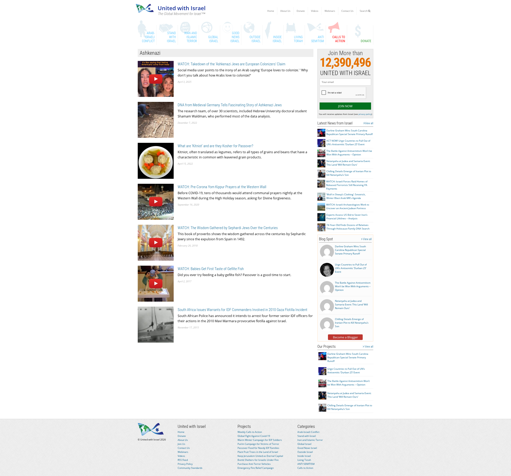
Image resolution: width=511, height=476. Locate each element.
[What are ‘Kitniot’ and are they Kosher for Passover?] (156, 160)
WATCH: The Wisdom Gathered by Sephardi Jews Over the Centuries (228, 228)
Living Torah (304, 460)
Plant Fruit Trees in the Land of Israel (258, 452)
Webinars (330, 11)
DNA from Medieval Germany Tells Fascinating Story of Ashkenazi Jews (230, 105)
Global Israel (304, 444)
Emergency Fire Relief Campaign (256, 468)
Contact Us (347, 11)
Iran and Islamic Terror (310, 440)
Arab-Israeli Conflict (308, 432)
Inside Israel (304, 456)
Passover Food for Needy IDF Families (258, 448)
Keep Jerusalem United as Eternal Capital (260, 456)
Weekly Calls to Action (250, 432)
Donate (301, 11)
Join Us (181, 444)
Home (270, 11)
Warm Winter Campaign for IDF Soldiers (260, 440)
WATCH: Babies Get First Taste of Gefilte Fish (211, 268)
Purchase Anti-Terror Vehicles (254, 464)
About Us (285, 11)
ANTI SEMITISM (306, 464)
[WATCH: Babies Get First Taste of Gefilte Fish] (156, 283)
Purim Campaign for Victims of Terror (258, 444)
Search (364, 11)
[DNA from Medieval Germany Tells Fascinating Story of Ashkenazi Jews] (156, 119)
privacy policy (364, 114)
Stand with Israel (306, 436)
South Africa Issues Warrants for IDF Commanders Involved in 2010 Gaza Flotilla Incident (242, 309)
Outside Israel (305, 452)
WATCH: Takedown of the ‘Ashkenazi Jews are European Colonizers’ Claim (231, 64)
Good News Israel (307, 448)
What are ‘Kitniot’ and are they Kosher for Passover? (215, 146)
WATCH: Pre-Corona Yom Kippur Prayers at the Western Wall (222, 187)
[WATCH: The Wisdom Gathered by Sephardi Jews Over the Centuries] (156, 242)
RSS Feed (183, 460)
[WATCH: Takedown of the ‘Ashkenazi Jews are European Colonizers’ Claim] (156, 78)
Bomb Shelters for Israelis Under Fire (258, 460)
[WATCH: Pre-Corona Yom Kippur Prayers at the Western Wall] (156, 201)
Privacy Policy (185, 464)
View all (368, 123)
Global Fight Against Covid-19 (254, 436)
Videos (314, 11)
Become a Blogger (345, 337)
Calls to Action (305, 468)
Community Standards (190, 468)
